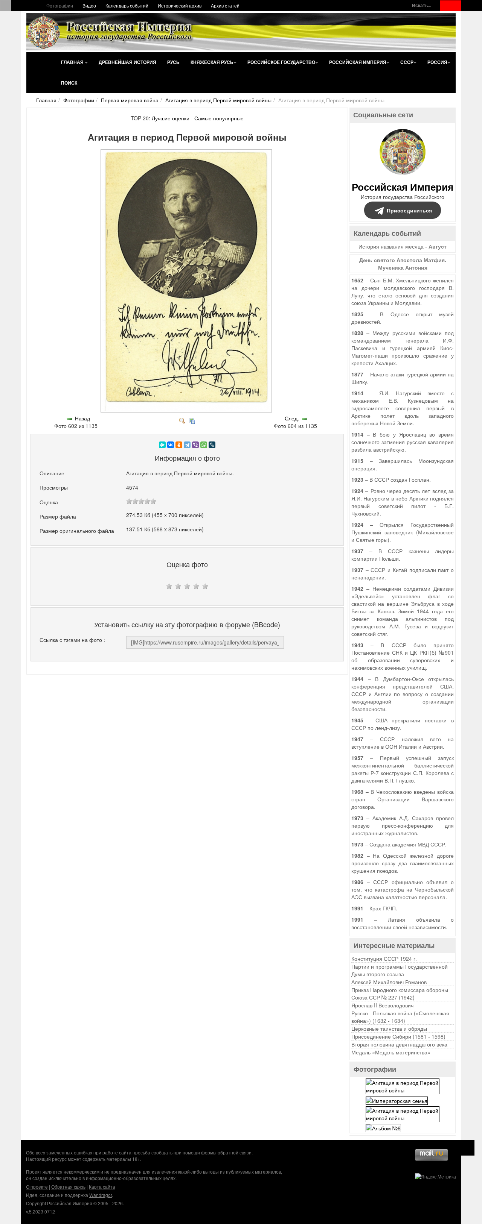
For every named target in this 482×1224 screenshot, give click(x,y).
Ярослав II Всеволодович (382, 1005)
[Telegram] (187, 444)
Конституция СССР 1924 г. (384, 958)
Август (438, 246)
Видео (89, 5)
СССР (406, 62)
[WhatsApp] (203, 444)
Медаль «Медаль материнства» (390, 1052)
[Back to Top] (466, 1148)
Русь (173, 62)
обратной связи (235, 1152)
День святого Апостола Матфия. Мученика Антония (402, 263)
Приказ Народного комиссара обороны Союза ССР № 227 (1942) (399, 993)
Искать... (421, 5)
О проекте (37, 1186)
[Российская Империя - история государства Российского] (111, 31)
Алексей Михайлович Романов (389, 982)
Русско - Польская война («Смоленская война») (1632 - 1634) (400, 1016)
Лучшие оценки (170, 118)
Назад (82, 418)
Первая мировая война (130, 100)
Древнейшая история (127, 62)
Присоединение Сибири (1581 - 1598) (398, 1036)
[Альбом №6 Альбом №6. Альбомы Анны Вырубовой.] (383, 1127)
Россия (437, 62)
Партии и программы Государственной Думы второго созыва (399, 970)
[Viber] (195, 444)
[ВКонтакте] (170, 444)
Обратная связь (68, 1186)
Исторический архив (179, 5)
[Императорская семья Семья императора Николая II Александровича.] (397, 1099)
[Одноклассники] (178, 444)
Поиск (69, 82)
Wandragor (100, 1195)
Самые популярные (219, 118)
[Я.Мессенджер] (162, 444)
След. (292, 418)
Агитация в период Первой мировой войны (218, 100)
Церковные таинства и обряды (389, 1028)
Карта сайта (102, 1186)
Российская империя (357, 62)
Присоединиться (409, 210)
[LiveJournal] (212, 444)
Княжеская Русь (212, 62)
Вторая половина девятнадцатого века (399, 1044)
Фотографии (59, 5)
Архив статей (225, 5)
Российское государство (281, 62)
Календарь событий (126, 5)
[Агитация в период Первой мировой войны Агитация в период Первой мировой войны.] (187, 410)
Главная (73, 62)
